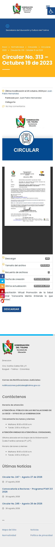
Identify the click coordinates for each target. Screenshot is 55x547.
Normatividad (9, 535)
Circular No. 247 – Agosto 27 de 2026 (22, 477)
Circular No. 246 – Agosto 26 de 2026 (22, 503)
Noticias (35, 530)
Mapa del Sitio (9, 530)
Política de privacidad (42, 535)
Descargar (11, 309)
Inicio (4, 47)
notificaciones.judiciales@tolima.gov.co (21, 385)
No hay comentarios (15, 106)
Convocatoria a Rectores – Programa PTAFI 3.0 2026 (27, 490)
